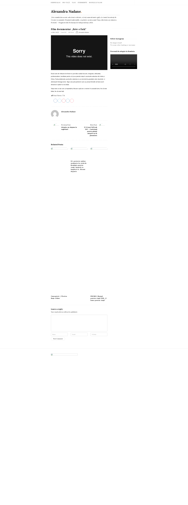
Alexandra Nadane (66, 11)
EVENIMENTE (82, 2)
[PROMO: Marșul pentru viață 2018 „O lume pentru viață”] (98, 220)
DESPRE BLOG (55, 2)
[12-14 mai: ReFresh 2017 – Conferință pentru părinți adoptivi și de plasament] (102, 126)
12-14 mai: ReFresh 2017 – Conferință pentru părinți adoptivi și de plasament (90, 131)
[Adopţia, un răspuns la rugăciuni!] (56, 126)
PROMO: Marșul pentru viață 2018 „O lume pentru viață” (98, 298)
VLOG (74, 2)
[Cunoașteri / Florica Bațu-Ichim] (59, 220)
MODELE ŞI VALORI (95, 2)
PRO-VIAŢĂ (66, 2)
